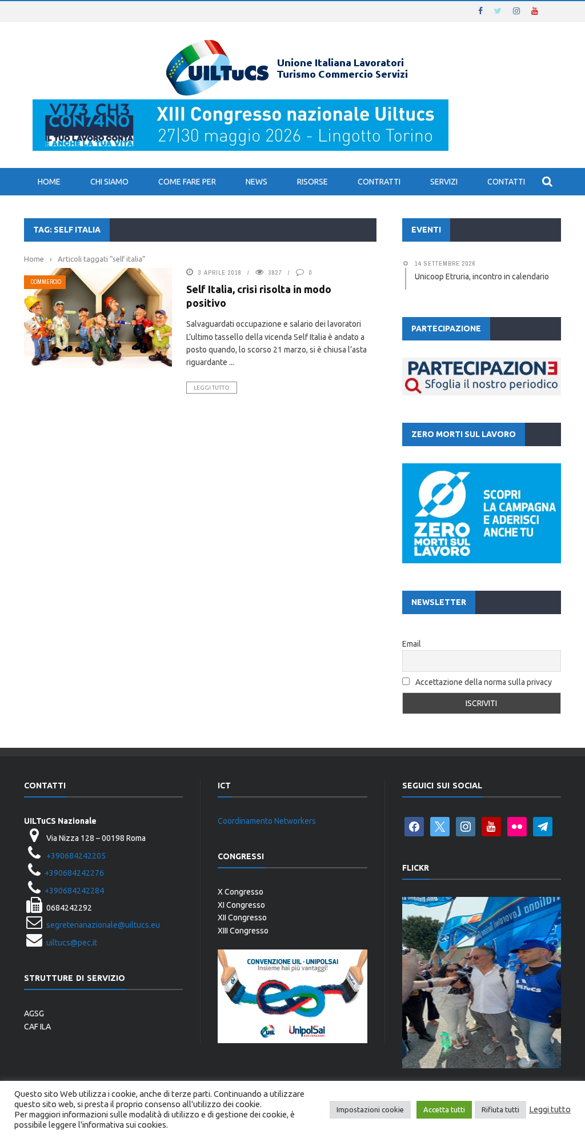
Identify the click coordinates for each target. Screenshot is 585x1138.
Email (411, 643)
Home (49, 181)
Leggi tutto (212, 387)
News (256, 181)
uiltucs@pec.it (71, 942)
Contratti (379, 181)
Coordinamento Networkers (267, 821)
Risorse (312, 181)
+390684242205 (76, 855)
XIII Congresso (243, 930)
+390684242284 (74, 890)
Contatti (506, 181)
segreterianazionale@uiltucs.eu (103, 924)
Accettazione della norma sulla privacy (483, 682)
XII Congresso (242, 917)
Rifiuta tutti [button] (500, 1109)
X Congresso (240, 891)
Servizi (444, 181)
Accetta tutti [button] (444, 1109)
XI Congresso (241, 904)
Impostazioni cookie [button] (370, 1109)
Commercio (46, 282)
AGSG (34, 1013)
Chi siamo (109, 181)
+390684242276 (74, 872)
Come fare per (187, 181)
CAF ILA (37, 1026)
